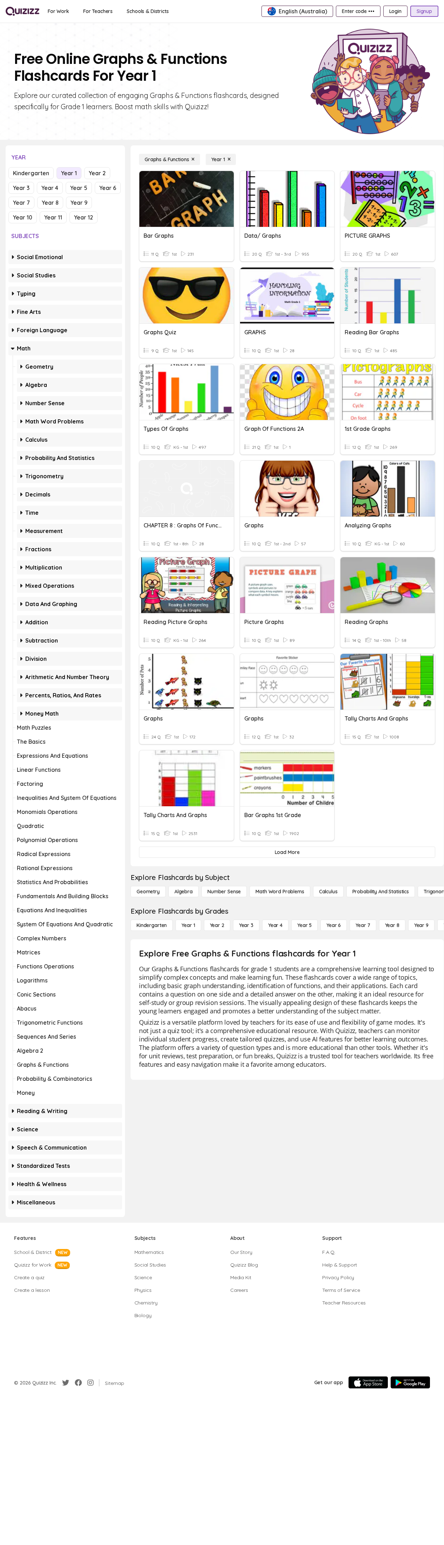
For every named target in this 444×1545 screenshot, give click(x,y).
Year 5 (78, 187)
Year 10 (22, 217)
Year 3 (21, 187)
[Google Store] (410, 1382)
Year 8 (50, 202)
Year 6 (107, 187)
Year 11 (53, 217)
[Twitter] (65, 1382)
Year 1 (69, 173)
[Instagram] (90, 1382)
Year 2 (97, 173)
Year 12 (83, 217)
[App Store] (368, 1382)
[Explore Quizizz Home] (22, 11)
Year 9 (79, 202)
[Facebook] (78, 1382)
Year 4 (49, 187)
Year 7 (21, 202)
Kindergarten (31, 173)
